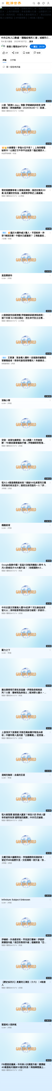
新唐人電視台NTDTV (17, 46)
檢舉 (39, 53)
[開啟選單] (3, 3)
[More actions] (50, 105)
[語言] (39, 3)
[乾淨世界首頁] (13, 3)
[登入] (48, 3)
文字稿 (13, 60)
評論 (4, 60)
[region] (26, 21)
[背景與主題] (43, 3)
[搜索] (34, 3)
